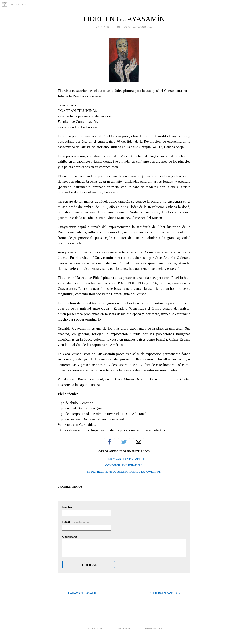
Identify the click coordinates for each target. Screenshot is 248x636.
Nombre (67, 507)
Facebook (109, 441)
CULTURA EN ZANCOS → (165, 593)
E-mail (75, 521)
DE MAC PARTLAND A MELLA (124, 459)
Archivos (124, 628)
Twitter (124, 441)
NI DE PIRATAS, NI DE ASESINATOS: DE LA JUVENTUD (124, 471)
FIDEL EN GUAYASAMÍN (124, 19)
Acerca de (95, 628)
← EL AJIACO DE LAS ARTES (80, 593)
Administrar (153, 628)
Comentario (69, 536)
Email (138, 441)
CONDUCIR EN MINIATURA (124, 465)
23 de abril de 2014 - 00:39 (113, 26)
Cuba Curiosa (142, 26)
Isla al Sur (19, 4)
